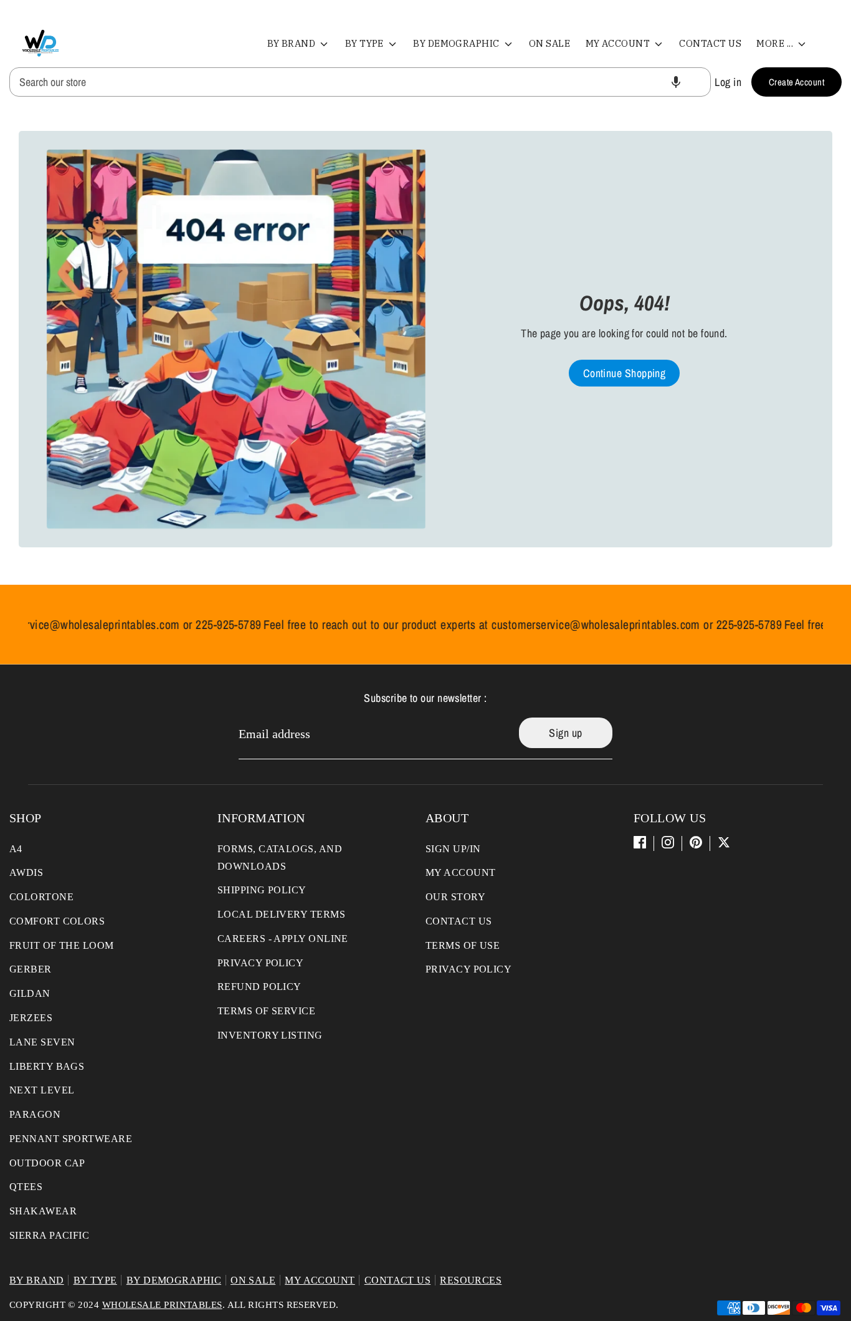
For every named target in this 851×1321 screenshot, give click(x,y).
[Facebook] (640, 842)
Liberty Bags (46, 1066)
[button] (676, 82)
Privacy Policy (260, 963)
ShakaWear (43, 1211)
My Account (619, 43)
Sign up (565, 733)
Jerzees (30, 1017)
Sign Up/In (453, 848)
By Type (365, 43)
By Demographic (457, 43)
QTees (25, 1186)
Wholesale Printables (162, 1305)
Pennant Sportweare (70, 1138)
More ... (775, 43)
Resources (471, 1280)
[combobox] (360, 82)
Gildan (29, 993)
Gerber (30, 969)
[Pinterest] (696, 842)
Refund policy (259, 986)
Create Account (796, 82)
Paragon (34, 1114)
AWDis (26, 872)
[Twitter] (724, 842)
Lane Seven (42, 1042)
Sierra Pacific (49, 1235)
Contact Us (710, 43)
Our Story (455, 896)
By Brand (292, 43)
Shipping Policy (262, 890)
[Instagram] (668, 842)
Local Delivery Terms (281, 914)
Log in (728, 82)
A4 (15, 848)
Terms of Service (266, 1011)
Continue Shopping (624, 373)
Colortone (41, 896)
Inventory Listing (270, 1035)
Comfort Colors (57, 921)
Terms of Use (463, 945)
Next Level (42, 1090)
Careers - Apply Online (282, 938)
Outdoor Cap (47, 1163)
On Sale (549, 43)
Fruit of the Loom (61, 945)
